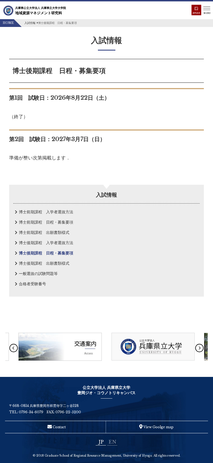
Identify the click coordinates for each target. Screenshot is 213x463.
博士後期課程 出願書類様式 (44, 263)
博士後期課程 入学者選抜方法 (46, 242)
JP (100, 442)
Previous (13, 348)
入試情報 (30, 23)
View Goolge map (158, 427)
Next (199, 348)
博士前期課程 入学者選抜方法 (46, 211)
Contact (59, 427)
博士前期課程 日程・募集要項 (46, 222)
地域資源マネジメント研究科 (40, 10)
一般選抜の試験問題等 (38, 273)
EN (112, 442)
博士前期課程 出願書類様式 (44, 232)
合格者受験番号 (32, 283)
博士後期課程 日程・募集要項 (46, 253)
